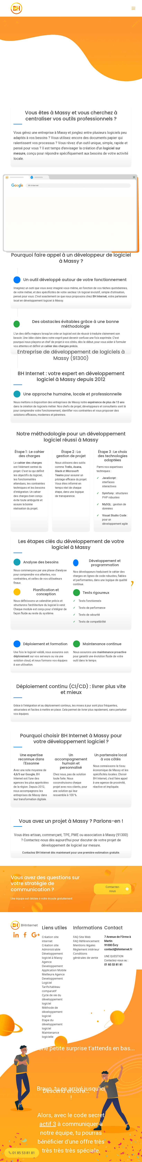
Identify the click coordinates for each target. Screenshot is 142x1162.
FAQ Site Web (82, 937)
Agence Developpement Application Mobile (54, 966)
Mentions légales (84, 945)
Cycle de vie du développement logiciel (52, 999)
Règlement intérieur (86, 949)
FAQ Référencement (86, 941)
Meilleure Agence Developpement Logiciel (53, 978)
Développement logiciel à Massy (52, 956)
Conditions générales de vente (85, 956)
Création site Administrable (51, 947)
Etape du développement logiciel (52, 1024)
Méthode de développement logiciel (52, 1012)
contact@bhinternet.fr (118, 949)
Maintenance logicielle (50, 1035)
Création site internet (50, 939)
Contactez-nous (113, 889)
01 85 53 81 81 (113, 964)
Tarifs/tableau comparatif (51, 989)
